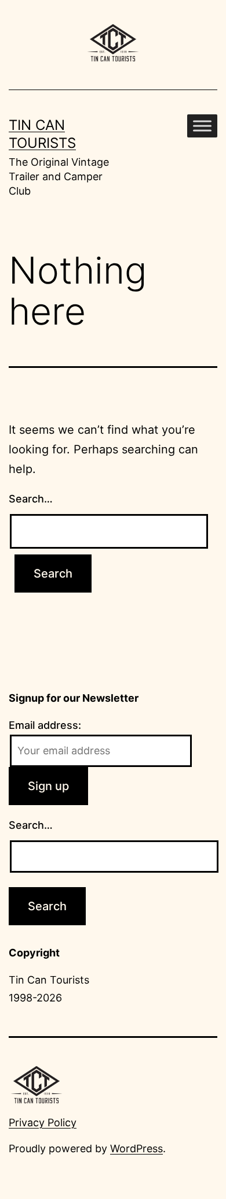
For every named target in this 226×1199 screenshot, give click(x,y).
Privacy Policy (42, 1122)
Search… (31, 499)
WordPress (136, 1148)
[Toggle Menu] (202, 125)
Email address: (45, 725)
